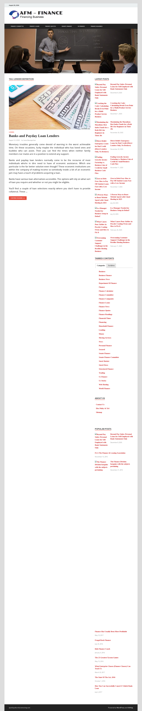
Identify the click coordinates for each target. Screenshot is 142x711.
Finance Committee (17, 26)
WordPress (120, 708)
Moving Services (105, 338)
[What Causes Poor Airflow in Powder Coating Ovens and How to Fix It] (102, 222)
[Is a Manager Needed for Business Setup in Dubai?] (102, 208)
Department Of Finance (108, 283)
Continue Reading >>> (17, 197)
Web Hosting (103, 385)
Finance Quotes (50, 26)
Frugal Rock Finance (103, 640)
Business (102, 271)
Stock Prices (103, 365)
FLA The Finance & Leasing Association (110, 453)
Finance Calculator (106, 291)
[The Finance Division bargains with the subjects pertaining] (102, 462)
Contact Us (100, 404)
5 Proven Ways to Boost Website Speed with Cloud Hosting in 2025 (120, 197)
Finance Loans (34, 26)
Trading (102, 373)
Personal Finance (105, 346)
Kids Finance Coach (102, 649)
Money (101, 334)
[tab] (101, 265)
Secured (102, 349)
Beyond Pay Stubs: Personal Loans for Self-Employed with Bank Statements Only (121, 86)
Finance (102, 287)
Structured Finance (106, 369)
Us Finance (81, 26)
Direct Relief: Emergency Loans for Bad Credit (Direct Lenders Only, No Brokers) (121, 143)
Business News (104, 279)
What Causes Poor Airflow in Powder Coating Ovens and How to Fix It (121, 224)
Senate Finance (67, 26)
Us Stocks (102, 381)
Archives (111, 265)
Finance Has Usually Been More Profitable (111, 631)
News (101, 342)
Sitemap (99, 412)
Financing (102, 322)
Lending (11, 132)
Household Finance (106, 326)
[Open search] (132, 26)
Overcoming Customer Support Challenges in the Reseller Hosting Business (120, 240)
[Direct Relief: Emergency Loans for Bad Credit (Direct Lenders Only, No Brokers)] (102, 141)
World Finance (104, 388)
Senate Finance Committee (109, 357)
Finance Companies (106, 299)
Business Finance (105, 275)
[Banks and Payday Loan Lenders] (49, 107)
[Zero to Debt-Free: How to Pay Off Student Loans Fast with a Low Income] (102, 179)
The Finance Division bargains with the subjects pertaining (120, 464)
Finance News (104, 307)
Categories (101, 265)
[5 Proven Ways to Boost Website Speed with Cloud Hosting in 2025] (102, 195)
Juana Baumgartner (29, 140)
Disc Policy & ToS (102, 408)
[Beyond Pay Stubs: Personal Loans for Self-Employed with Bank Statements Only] (102, 85)
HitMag (130, 708)
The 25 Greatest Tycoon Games (106, 658)
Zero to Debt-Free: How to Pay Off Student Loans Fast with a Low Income (120, 180)
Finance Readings (96, 26)
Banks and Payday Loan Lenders (34, 136)
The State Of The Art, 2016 (105, 677)
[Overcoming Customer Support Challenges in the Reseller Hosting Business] (102, 238)
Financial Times (105, 318)
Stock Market (104, 361)
